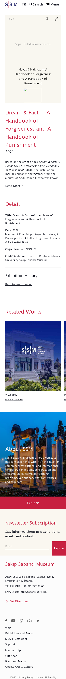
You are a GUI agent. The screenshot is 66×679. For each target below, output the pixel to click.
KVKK (13, 677)
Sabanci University (46, 677)
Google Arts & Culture (19, 666)
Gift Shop (11, 656)
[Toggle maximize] (56, 19)
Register (59, 548)
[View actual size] (47, 19)
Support (10, 644)
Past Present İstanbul (18, 284)
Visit (8, 628)
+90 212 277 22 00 (33, 586)
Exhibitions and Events (19, 633)
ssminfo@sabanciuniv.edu (31, 591)
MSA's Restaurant (16, 639)
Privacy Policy (25, 677)
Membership (13, 650)
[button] (52, 4)
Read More (13, 186)
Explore (33, 503)
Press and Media (15, 661)
